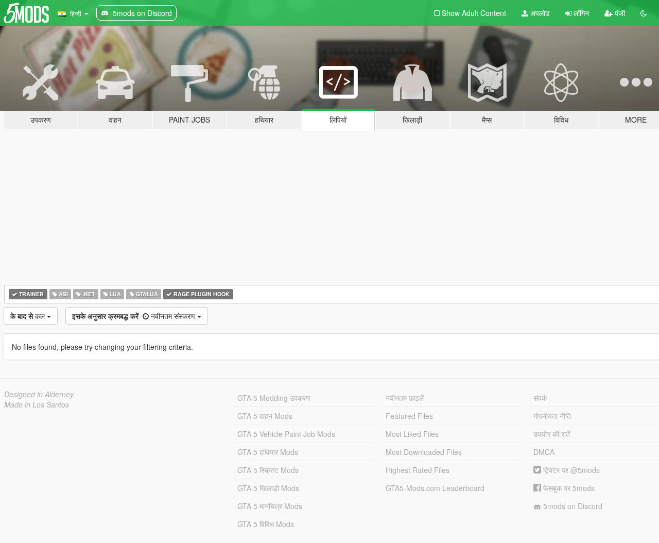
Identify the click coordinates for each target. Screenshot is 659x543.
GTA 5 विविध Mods (265, 524)
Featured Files (409, 416)
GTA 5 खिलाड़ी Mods (268, 488)
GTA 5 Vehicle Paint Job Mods (286, 434)
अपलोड (539, 13)
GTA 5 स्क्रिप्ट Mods (268, 470)
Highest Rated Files (417, 470)
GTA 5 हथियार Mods (267, 452)
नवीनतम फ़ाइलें (405, 398)
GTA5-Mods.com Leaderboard (435, 488)
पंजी (619, 13)
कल (28, 316)
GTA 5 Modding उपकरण (273, 398)
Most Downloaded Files (424, 452)
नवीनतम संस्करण (134, 316)
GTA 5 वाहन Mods (264, 416)
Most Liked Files (412, 434)
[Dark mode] (643, 13)
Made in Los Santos (36, 404)
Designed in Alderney (39, 394)
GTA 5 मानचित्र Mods (269, 506)
